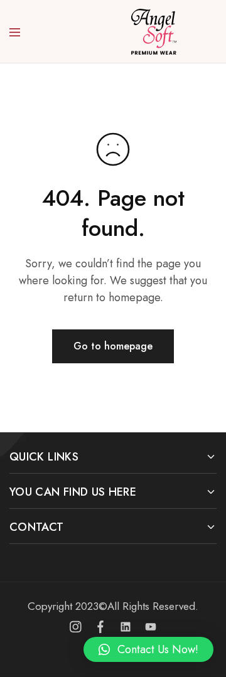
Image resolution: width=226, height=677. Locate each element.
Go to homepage (113, 346)
